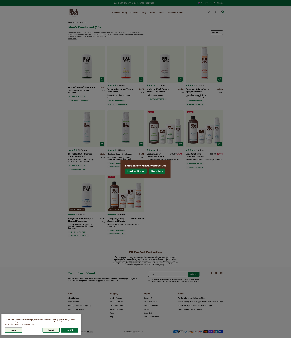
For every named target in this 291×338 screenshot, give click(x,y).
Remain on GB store (135, 171)
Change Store (157, 171)
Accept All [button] (70, 330)
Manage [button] (13, 330)
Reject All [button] (51, 330)
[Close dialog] (167, 163)
